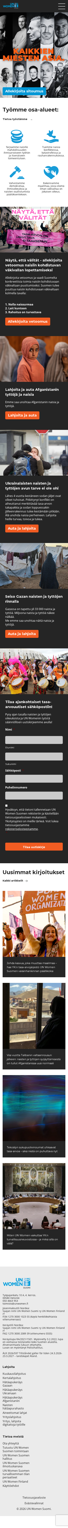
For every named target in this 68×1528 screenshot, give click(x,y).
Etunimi (9, 747)
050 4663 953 (10, 1300)
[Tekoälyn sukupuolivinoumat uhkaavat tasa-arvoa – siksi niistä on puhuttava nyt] (34, 1108)
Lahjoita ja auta (22, 415)
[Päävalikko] (61, 5)
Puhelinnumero (16, 787)
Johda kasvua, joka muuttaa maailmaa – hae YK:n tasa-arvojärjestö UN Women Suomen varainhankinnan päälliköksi (32, 967)
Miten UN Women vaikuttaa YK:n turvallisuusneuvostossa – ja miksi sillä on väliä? (32, 1239)
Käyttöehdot (11, 1486)
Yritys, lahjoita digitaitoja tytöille (14, 1423)
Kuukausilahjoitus (14, 1373)
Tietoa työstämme (15, 119)
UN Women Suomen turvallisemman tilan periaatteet (16, 1474)
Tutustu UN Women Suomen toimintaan (16, 1449)
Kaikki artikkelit (13, 880)
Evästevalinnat (34, 1503)
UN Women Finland (15, 1481)
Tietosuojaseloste (34, 1497)
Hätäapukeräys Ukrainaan (12, 1391)
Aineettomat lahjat (15, 1413)
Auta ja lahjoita (22, 528)
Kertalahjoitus (12, 1378)
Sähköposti (14, 770)
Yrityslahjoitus (12, 1417)
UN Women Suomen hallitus (16, 1457)
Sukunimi (10, 764)
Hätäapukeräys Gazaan (12, 1384)
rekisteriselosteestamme (21, 829)
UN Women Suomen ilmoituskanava (16, 1464)
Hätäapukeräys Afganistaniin (12, 1399)
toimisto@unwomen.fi (15, 1303)
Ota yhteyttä (11, 1443)
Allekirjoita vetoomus (28, 321)
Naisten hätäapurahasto (13, 1406)
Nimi (10, 729)
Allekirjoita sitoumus (24, 91)
